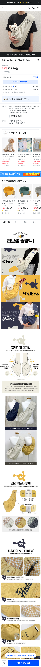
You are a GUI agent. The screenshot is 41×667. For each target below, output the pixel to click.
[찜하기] (15, 150)
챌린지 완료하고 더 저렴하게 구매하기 (19, 655)
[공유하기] (38, 60)
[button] (19, 2)
